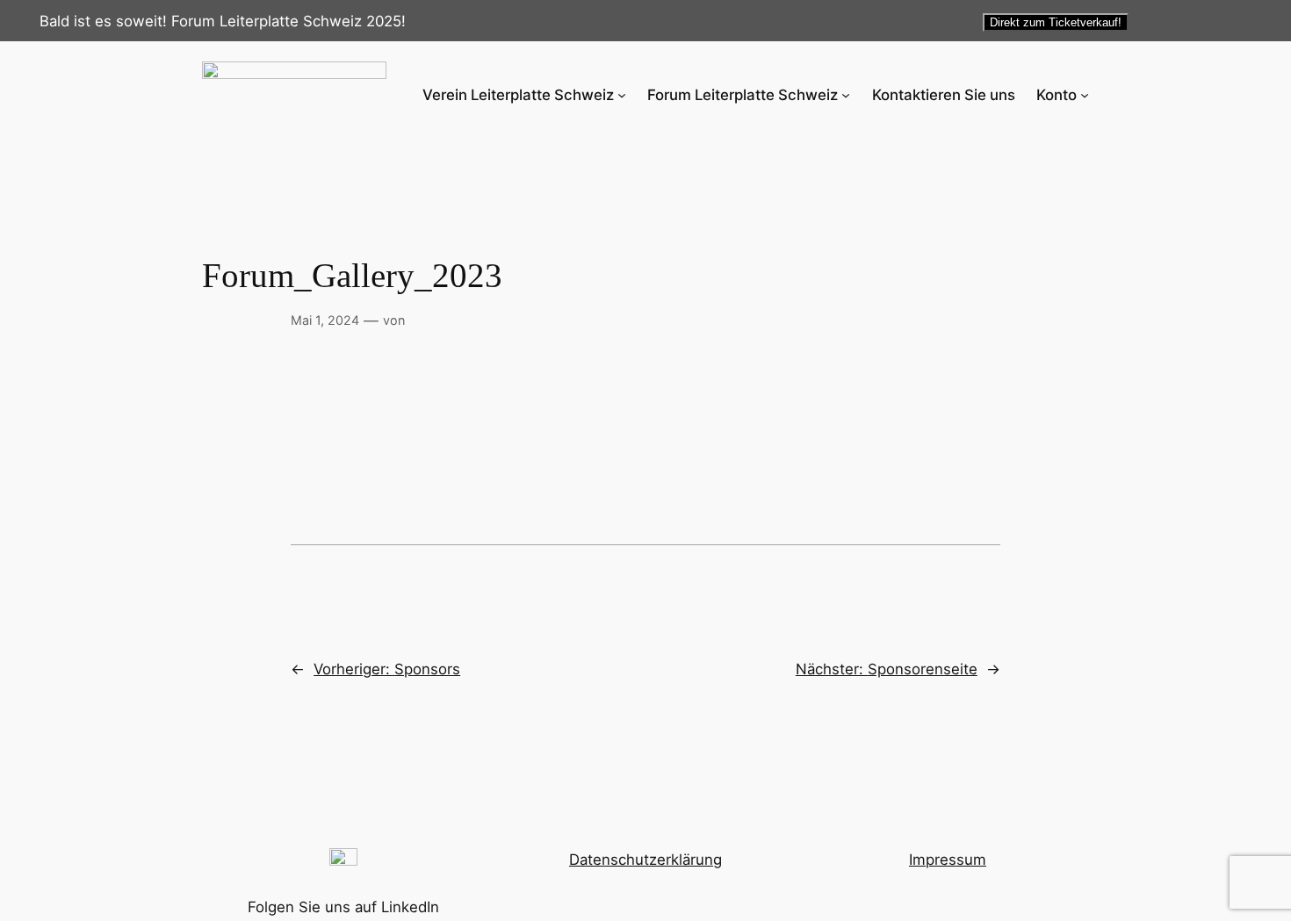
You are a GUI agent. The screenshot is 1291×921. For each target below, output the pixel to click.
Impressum (947, 859)
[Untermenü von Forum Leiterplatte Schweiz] (845, 94)
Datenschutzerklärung (645, 859)
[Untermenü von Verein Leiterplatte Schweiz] (621, 94)
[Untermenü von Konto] (1084, 94)
